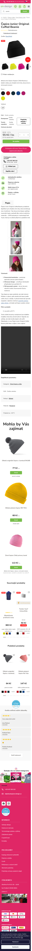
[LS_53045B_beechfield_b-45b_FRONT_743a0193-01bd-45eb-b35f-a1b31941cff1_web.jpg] (16, 246)
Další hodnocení (16, 755)
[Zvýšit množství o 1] (28, 135)
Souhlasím (15, 947)
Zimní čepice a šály (16, 384)
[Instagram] (9, 803)
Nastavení (15, 942)
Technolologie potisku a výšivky (11, 831)
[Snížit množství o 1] (20, 135)
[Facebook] (3, 803)
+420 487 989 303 (10, 1)
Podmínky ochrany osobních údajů (12, 871)
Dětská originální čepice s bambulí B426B (16, 461)
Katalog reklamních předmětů (10, 855)
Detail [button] (16, 473)
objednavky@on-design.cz (13, 794)
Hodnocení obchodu (7, 828)
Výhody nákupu (6, 824)
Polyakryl (12, 406)
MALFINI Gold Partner (25, 603)
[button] (16, 470)
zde (22, 938)
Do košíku (16, 141)
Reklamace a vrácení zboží (9, 864)
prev (2, 600)
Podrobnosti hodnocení (10, 33)
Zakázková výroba (7, 834)
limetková (3, 632)
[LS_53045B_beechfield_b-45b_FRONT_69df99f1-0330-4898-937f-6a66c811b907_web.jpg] (16, 263)
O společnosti (6, 837)
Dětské (11, 398)
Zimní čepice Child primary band (16, 555)
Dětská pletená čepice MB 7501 (16, 508)
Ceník (3, 861)
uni (3, 108)
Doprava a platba (7, 858)
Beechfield (9, 36)
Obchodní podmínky (7, 868)
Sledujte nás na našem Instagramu (16, 771)
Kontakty (4, 841)
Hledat (25, 11)
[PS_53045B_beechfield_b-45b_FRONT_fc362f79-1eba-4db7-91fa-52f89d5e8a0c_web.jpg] (16, 229)
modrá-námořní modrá (12, 632)
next (30, 600)
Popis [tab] (7, 203)
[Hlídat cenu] (10, 166)
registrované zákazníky (16, 151)
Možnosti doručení (6, 127)
